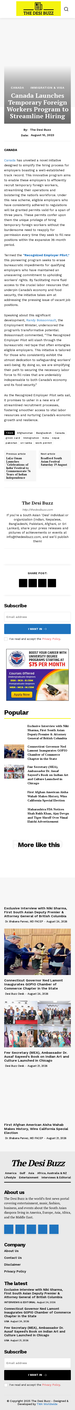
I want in (35, 629)
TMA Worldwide (47, 1404)
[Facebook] (23, 583)
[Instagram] (20, 1229)
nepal (56, 437)
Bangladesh (44, 432)
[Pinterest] (42, 583)
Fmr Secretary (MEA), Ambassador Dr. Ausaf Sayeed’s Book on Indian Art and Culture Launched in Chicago (48, 775)
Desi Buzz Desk (14, 993)
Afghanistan (25, 432)
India (45, 437)
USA (6, 1321)
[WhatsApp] (52, 583)
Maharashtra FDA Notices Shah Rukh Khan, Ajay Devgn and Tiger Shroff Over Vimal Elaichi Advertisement (48, 815)
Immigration (31, 437)
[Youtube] (54, 1229)
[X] (33, 583)
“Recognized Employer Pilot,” (46, 255)
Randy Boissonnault (41, 320)
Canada (17, 87)
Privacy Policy (51, 638)
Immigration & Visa (47, 87)
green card (13, 437)
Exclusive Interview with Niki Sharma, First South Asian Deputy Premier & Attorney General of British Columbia (48, 732)
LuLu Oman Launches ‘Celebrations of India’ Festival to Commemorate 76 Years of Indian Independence (18, 468)
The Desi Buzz (40, 129)
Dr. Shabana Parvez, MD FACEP (24, 921)
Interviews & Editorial (19, 1302)
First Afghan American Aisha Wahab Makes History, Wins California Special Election (48, 796)
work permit (43, 442)
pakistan (11, 442)
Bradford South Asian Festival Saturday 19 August (54, 461)
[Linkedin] (31, 1229)
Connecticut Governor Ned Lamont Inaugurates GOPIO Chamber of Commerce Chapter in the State (47, 752)
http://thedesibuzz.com (37, 509)
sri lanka (26, 442)
